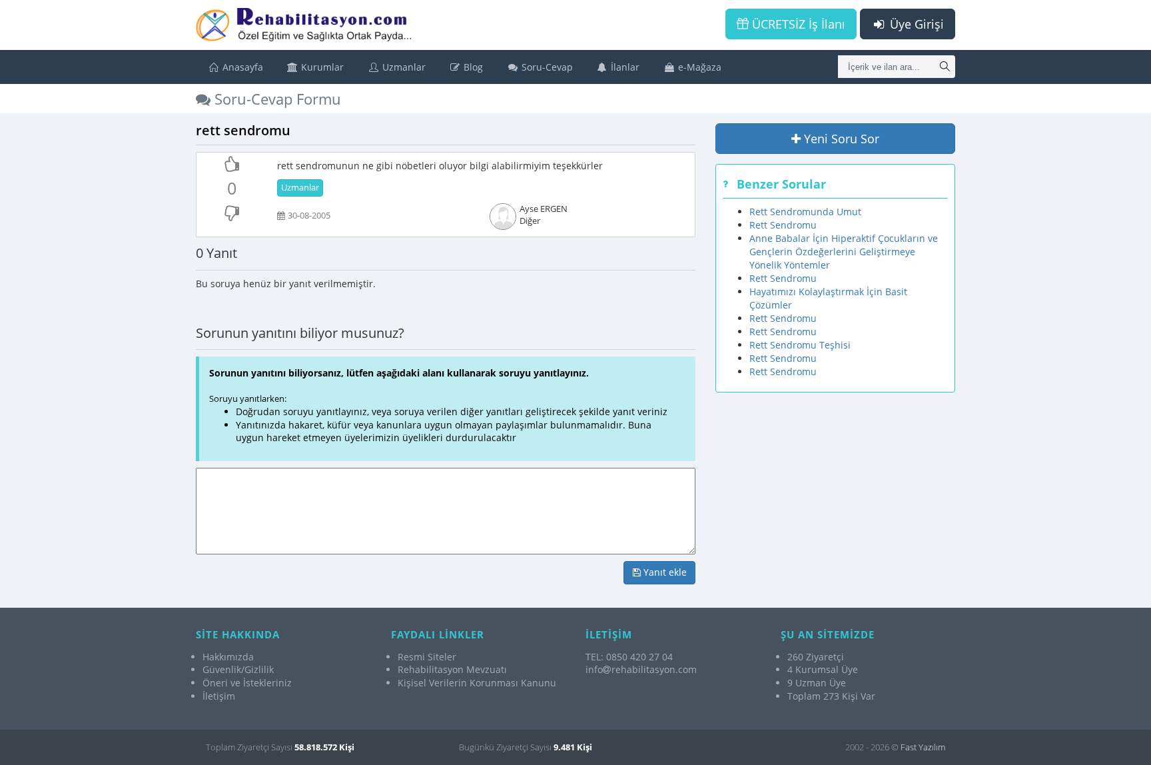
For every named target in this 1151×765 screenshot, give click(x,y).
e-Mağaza (698, 67)
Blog (472, 67)
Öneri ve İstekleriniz (247, 682)
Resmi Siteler (427, 656)
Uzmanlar (403, 67)
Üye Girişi (915, 24)
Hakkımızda (228, 656)
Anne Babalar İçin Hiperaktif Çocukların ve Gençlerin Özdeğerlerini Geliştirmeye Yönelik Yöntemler (843, 251)
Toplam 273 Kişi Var (831, 696)
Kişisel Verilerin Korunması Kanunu (477, 682)
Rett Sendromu (783, 225)
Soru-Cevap (546, 67)
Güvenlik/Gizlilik (238, 669)
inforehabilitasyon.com (641, 669)
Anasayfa (241, 67)
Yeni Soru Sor (840, 139)
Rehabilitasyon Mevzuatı (452, 669)
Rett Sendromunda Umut (805, 211)
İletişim (218, 696)
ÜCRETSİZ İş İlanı (797, 24)
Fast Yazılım (923, 747)
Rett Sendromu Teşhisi (800, 345)
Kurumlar (321, 67)
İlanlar (623, 67)
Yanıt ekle (664, 572)
